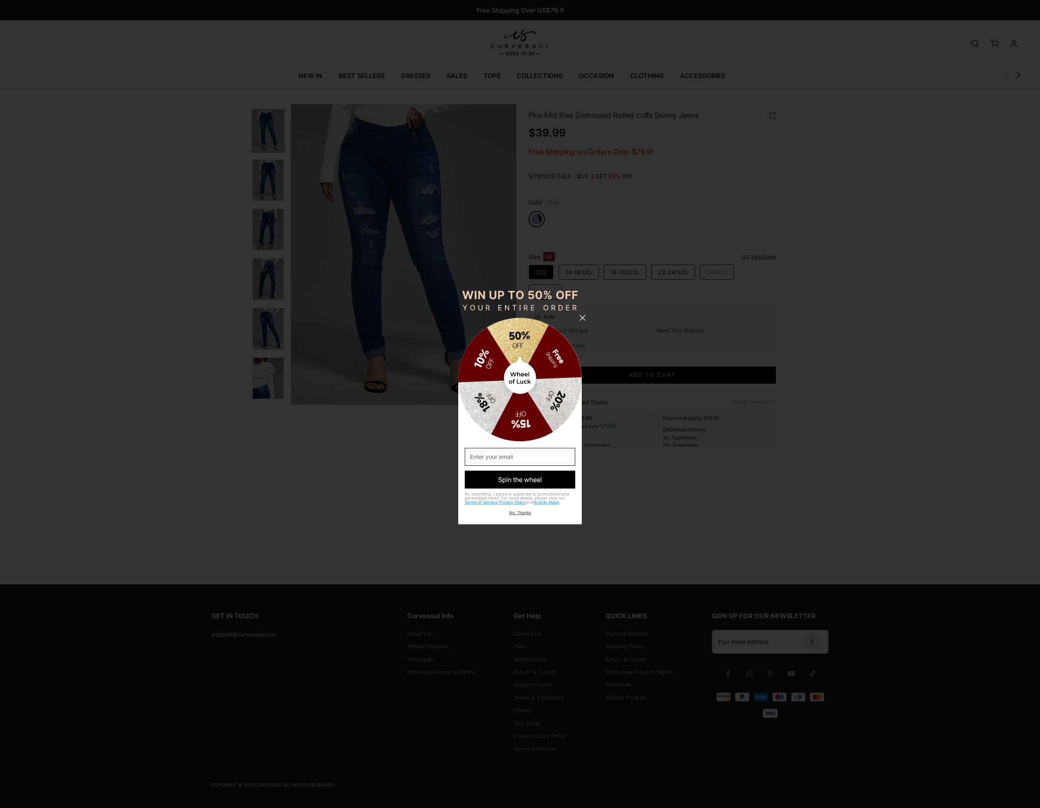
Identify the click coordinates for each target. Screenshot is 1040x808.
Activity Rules (546, 502)
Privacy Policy (512, 502)
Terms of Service (481, 502)
